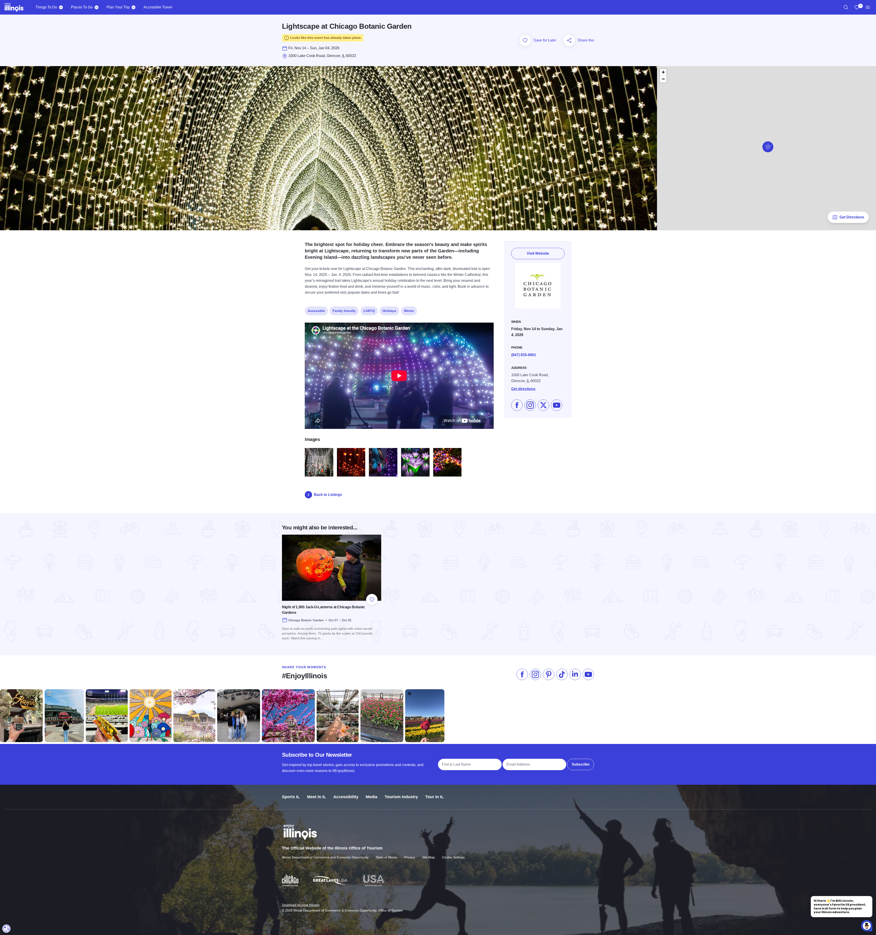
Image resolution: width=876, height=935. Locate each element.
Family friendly (344, 311)
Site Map (428, 857)
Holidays (389, 311)
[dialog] (6, 929)
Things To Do (46, 7)
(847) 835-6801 (523, 355)
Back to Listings (328, 495)
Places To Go (82, 7)
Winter (409, 311)
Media (371, 797)
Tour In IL (434, 797)
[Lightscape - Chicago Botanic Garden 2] (415, 462)
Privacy (409, 857)
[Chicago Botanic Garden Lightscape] (319, 462)
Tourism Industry (401, 797)
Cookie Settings (453, 857)
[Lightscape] (351, 462)
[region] (846, 7)
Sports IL (291, 797)
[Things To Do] (61, 7)
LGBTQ (369, 311)
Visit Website (538, 253)
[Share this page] (569, 40)
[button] (767, 146)
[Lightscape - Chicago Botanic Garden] (447, 462)
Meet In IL (316, 797)
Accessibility (345, 797)
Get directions (523, 389)
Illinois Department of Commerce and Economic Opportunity (325, 857)
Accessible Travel (157, 7)
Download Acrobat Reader (301, 905)
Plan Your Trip (118, 7)
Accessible (316, 311)
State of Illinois (386, 857)
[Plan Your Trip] (133, 7)
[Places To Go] (96, 7)
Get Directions (852, 217)
